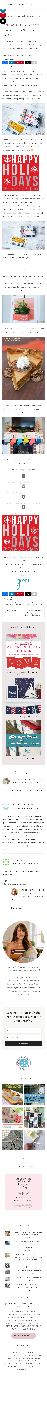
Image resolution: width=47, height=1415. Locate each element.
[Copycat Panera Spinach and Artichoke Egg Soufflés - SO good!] (12, 1095)
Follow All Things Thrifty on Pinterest (23, 483)
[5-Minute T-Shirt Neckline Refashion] (12, 1141)
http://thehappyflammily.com (14, 884)
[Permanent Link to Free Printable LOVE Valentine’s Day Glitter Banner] (23, 669)
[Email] (34, 62)
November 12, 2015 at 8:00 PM (25, 808)
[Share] (5, 62)
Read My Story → (24, 1336)
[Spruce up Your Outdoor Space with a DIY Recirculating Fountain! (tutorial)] (34, 1095)
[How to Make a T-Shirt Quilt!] (34, 1118)
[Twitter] (19, 1166)
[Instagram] (28, 1166)
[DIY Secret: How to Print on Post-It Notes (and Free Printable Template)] (12, 1118)
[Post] (28, 62)
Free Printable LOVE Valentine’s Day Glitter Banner (23, 673)
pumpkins (15, 25)
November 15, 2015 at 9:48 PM (25, 782)
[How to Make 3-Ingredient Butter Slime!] (34, 1141)
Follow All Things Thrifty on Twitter (23, 513)
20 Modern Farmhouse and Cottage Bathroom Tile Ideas (28, 1287)
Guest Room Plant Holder (28, 329)
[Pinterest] (24, 1166)
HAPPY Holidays (26, 604)
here (25, 195)
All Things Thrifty (15, 75)
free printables (13, 24)
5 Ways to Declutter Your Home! (23, 759)
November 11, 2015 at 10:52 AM (25, 863)
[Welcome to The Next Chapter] (23, 1305)
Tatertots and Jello (20, 4)
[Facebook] (15, 1166)
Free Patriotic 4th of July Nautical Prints (23, 717)
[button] (43, 5)
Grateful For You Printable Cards (12, 611)
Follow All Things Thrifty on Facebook (23, 503)
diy (10, 16)
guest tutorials (27, 24)
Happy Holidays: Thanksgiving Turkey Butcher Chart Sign (33, 612)
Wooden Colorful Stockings (27, 460)
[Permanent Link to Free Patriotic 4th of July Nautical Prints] (23, 713)
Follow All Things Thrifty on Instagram (23, 493)
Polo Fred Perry (21, 805)
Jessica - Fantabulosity (25, 779)
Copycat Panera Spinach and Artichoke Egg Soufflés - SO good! (28, 1235)
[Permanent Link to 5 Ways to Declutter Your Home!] (23, 755)
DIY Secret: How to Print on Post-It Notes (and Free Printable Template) (28, 1257)
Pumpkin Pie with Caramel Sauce (18, 409)
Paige (15, 860)
